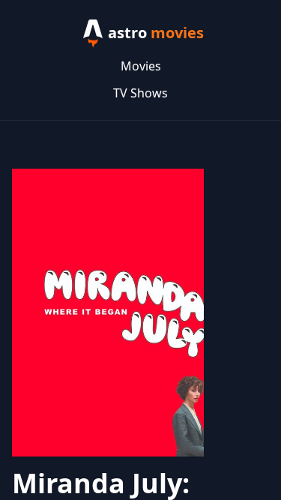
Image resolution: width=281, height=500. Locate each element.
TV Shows (140, 93)
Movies (141, 66)
